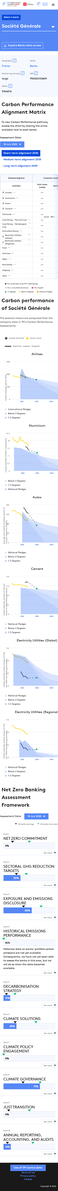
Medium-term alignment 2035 (22, 159)
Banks (33, 66)
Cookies (28, 1179)
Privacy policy (28, 1176)
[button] (53, 5)
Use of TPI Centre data (28, 1168)
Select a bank (11, 17)
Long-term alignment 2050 (21, 166)
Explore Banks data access (24, 45)
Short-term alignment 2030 (21, 153)
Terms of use (28, 1173)
